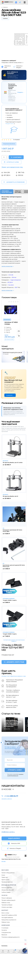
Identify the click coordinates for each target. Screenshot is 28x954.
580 (16, 287)
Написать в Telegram (19, 66)
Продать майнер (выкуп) (8, 900)
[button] (3, 951)
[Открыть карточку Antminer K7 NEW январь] (11, 310)
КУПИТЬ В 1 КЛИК (13, 162)
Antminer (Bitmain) (7, 887)
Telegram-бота (9, 123)
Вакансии (4, 934)
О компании (5, 928)
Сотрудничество (6, 932)
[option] (11, 321)
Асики (3, 875)
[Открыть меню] (24, 2)
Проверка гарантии (7, 882)
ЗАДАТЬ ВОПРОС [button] (14, 838)
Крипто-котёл (5, 879)
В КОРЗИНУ (17, 157)
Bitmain (14, 277)
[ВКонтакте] (25, 940)
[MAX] (16, 2)
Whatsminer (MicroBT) (8, 890)
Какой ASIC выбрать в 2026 (9, 915)
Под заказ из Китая (9, 143)
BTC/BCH (10, 282)
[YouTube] (25, 944)
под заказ (11, 285)
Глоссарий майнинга (7, 917)
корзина (14, 952)
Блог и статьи (5, 913)
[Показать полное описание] (8, 266)
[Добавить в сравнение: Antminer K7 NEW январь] (19, 331)
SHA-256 (11, 275)
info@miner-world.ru (8, 832)
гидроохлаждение (15, 280)
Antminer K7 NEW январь (11, 323)
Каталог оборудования (8, 872)
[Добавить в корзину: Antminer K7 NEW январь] (19, 336)
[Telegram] (20, 2)
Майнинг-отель (6, 902)
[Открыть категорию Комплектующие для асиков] (13, 357)
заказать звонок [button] (7, 798)
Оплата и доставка (7, 907)
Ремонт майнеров (7, 898)
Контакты (4, 930)
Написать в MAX (7, 66)
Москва (4, 861)
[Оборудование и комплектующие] (11, 855)
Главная (5, 7)
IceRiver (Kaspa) (6, 892)
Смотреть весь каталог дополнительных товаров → (14, 640)
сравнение (20, 952)
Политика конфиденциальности (11, 937)
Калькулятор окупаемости (9, 920)
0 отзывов (16, 139)
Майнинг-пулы (6, 922)
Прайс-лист (5, 877)
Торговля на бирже (7, 905)
